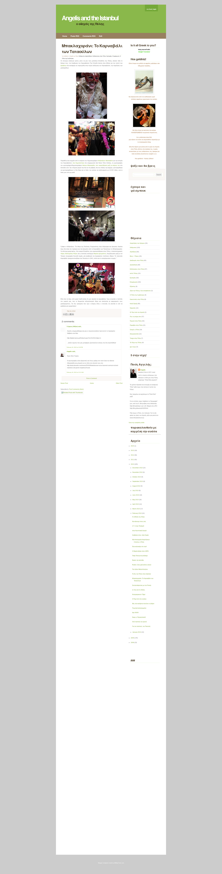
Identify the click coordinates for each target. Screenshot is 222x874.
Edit (100, 36)
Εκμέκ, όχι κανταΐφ (138, 560)
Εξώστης (132, 286)
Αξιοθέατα (133, 252)
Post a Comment (91, 378)
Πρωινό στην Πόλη (136, 321)
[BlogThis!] (66, 314)
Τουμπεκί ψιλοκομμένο (139, 608)
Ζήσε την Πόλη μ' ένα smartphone (140, 291)
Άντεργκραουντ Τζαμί (138, 594)
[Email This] (64, 314)
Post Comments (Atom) (76, 389)
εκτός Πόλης (134, 273)
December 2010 (137, 468)
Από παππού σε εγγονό (139, 622)
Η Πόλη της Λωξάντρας (137, 295)
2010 (132, 464)
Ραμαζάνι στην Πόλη (136, 325)
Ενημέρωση (116, 56)
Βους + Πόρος (134, 256)
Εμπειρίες (109, 56)
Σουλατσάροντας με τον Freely (141, 585)
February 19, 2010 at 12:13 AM (75, 372)
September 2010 (137, 481)
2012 (132, 455)
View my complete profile (136, 422)
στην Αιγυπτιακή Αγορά (139, 530)
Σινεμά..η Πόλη (134, 329)
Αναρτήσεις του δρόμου (137, 243)
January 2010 (136, 632)
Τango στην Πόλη (135, 338)
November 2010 (137, 472)
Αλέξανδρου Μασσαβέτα (105, 160)
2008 (132, 642)
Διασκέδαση (88, 56)
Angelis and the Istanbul (90, 17)
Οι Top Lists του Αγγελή (137, 312)
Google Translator (144, 52)
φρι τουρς (133, 347)
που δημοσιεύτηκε (78, 163)
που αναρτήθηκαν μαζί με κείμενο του (108, 165)
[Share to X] (68, 314)
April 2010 (135, 504)
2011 (132, 459)
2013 (132, 450)
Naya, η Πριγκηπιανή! (139, 617)
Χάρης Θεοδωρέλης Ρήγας (69, 253)
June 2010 (135, 495)
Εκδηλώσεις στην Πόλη (99, 56)
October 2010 (136, 477)
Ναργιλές (133, 308)
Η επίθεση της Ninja (138, 517)
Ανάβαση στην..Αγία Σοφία (140, 535)
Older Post (119, 383)
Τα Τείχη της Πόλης (136, 342)
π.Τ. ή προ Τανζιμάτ (138, 526)
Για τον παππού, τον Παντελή (141, 626)
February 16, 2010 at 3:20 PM (75, 347)
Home (64, 36)
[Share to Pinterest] (73, 314)
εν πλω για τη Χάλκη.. (138, 590)
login (154, 9)
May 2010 (135, 499)
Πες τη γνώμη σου (135, 316)
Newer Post (64, 383)
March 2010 (136, 509)
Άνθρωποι (82, 56)
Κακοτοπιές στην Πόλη (137, 299)
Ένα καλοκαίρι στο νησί (139, 546)
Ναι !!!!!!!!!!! (135, 612)
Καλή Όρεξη (133, 303)
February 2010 (137, 513)
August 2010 (136, 486)
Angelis (69, 351)
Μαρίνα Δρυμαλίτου (100, 253)
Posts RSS (75, 36)
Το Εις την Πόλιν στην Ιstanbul (141, 574)
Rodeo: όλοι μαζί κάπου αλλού (141, 565)
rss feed (149, 9)
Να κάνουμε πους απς (139, 521)
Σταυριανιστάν (134, 334)
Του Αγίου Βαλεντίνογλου (140, 569)
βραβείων (63, 65)
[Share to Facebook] (70, 314)
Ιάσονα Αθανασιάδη (88, 165)
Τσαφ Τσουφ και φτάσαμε (140, 555)
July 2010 (135, 490)
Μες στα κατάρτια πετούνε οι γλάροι (143, 603)
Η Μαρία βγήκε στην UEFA (140, 551)
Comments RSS (89, 36)
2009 (132, 638)
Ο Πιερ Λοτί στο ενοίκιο (139, 599)
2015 (132, 446)
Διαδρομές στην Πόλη (136, 260)
